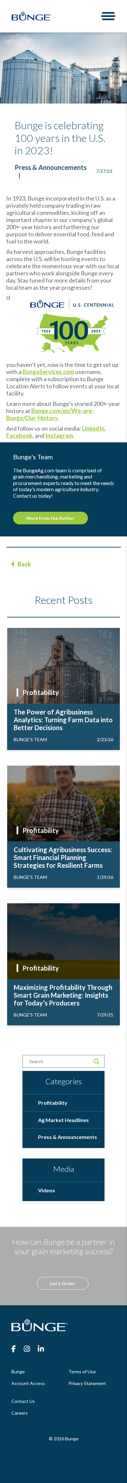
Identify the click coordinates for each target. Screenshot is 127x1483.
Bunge (18, 1371)
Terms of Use (82, 1371)
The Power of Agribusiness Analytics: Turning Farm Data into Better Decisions (63, 719)
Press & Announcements (51, 167)
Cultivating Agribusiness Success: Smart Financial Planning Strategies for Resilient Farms (63, 857)
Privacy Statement (87, 1383)
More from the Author (50, 518)
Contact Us (23, 1401)
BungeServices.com (48, 371)
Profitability (40, 692)
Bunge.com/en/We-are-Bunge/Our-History (50, 414)
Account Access (28, 1383)
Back (24, 564)
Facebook (19, 435)
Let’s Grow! (62, 1283)
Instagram (59, 435)
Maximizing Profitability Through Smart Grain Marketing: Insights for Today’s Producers (63, 995)
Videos (46, 1190)
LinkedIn (93, 428)
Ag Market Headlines (63, 1120)
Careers (19, 1413)
